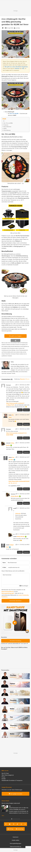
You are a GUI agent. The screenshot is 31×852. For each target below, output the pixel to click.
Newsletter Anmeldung (15, 640)
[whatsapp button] (21, 824)
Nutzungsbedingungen (8, 593)
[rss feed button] (25, 824)
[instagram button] (14, 824)
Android (17, 68)
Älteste (27, 379)
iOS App (11, 829)
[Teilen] (15, 340)
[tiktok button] (17, 824)
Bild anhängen (24, 585)
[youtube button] (10, 824)
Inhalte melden (15, 840)
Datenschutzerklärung (8, 591)
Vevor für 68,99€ (14, 113)
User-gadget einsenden (16, 793)
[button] (11, 818)
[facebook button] (6, 824)
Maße (5, 128)
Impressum (15, 837)
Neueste (22, 379)
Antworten (26, 410)
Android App (20, 829)
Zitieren (20, 410)
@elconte (18, 513)
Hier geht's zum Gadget (15, 336)
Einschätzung (7, 130)
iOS (23, 68)
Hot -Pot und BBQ (8, 123)
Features (6, 125)
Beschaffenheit (7, 126)
